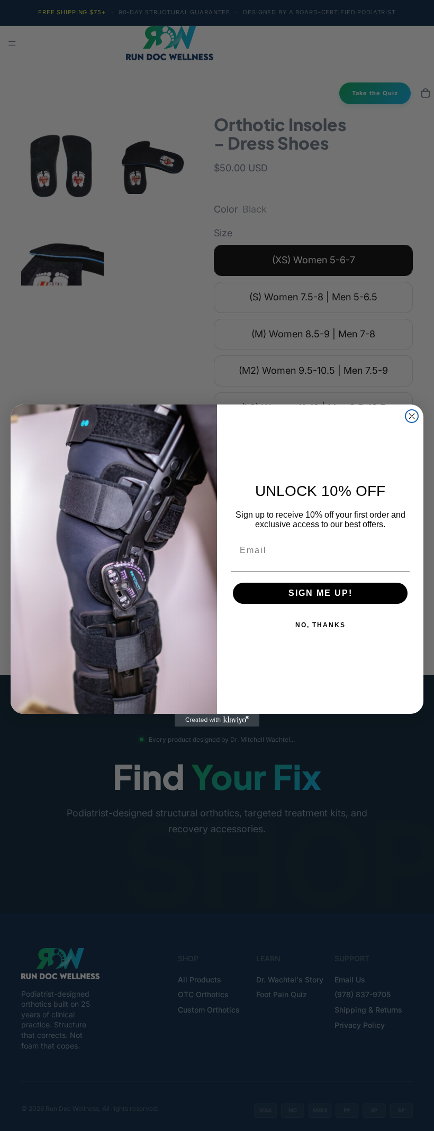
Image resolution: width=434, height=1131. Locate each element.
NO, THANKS (320, 625)
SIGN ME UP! (320, 593)
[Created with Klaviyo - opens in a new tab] (217, 720)
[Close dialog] (411, 416)
